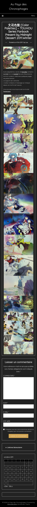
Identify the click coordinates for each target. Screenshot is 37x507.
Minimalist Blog (12, 504)
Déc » (11, 486)
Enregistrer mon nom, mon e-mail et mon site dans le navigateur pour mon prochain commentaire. (19, 430)
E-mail (6, 412)
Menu (33, 16)
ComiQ (15, 74)
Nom (5, 403)
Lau (27, 42)
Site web (6, 421)
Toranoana (6, 91)
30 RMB (5, 74)
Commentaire (9, 376)
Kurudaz (24, 72)
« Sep (6, 486)
